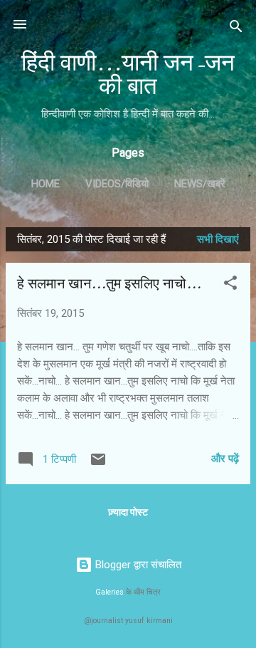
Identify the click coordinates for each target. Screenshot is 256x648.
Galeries (109, 592)
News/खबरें (199, 183)
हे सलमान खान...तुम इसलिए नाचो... (109, 283)
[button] (230, 285)
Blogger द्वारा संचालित (136, 564)
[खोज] (236, 29)
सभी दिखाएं (218, 239)
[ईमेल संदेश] (98, 464)
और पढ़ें (225, 458)
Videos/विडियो (117, 183)
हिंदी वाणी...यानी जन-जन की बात (128, 75)
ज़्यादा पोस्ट (128, 512)
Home (45, 183)
